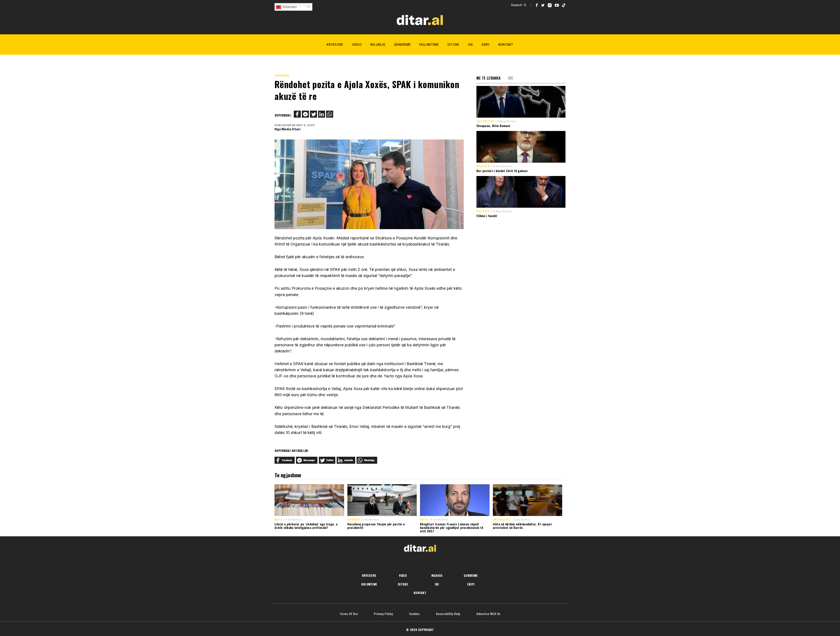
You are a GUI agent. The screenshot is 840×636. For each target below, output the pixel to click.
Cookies (414, 613)
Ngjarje (377, 44)
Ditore (453, 44)
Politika (483, 166)
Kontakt (505, 44)
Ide (470, 44)
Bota (278, 519)
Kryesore (335, 44)
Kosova (353, 519)
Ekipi (485, 44)
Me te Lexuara (488, 78)
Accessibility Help (448, 613)
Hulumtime (429, 44)
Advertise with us (488, 613)
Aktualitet (282, 75)
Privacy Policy (383, 613)
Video (357, 44)
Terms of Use (349, 613)
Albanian (289, 7)
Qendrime (402, 44)
